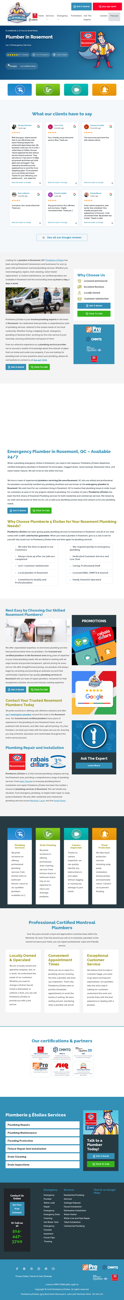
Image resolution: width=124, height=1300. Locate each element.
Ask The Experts (87, 18)
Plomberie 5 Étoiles (55, 260)
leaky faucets (25, 781)
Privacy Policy (22, 1276)
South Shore (60, 801)
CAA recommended (41, 1054)
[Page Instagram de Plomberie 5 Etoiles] (31, 1268)
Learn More (94, 765)
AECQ (62, 1070)
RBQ (83, 1054)
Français (114, 16)
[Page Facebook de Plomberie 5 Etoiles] (17, 1268)
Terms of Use (36, 1276)
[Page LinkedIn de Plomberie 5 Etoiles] (38, 1268)
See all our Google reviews (64, 237)
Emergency (62, 16)
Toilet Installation (72, 1222)
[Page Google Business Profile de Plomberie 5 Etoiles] (24, 1268)
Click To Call (41, 367)
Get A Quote (83, 6)
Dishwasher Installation (75, 1210)
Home (41, 16)
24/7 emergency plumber (19, 714)
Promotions (76, 16)
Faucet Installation (73, 1207)
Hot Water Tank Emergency (51, 1224)
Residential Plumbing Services (74, 1197)
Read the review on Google (21, 182)
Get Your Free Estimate (17, 1209)
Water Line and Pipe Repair (77, 1218)
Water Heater (70, 1214)
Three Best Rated (83, 1070)
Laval (42, 801)
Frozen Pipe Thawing (49, 1239)
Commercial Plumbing (74, 1226)
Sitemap (48, 1276)
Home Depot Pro (41, 1070)
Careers (103, 16)
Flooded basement (48, 1232)
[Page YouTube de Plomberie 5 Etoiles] (53, 1268)
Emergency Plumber (49, 1197)
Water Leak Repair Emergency (49, 1207)
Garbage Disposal (72, 1203)
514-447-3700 (109, 6)
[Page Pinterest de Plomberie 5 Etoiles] (46, 1268)
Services (50, 16)
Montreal (34, 801)
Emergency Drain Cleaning (52, 1216)
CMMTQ (62, 1054)
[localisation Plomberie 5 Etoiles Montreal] (107, 1214)
